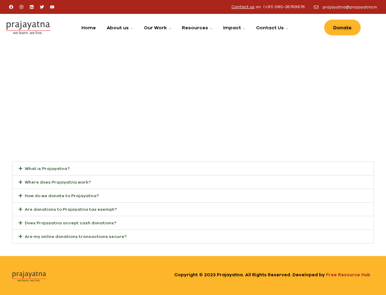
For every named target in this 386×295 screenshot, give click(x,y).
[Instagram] (21, 7)
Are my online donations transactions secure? (76, 236)
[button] (193, 168)
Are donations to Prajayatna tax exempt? (71, 209)
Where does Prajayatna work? (58, 182)
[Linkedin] (32, 7)
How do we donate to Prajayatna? (62, 195)
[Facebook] (11, 7)
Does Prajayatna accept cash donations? (70, 222)
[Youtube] (52, 7)
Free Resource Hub (348, 274)
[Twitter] (42, 7)
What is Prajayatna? (47, 168)
